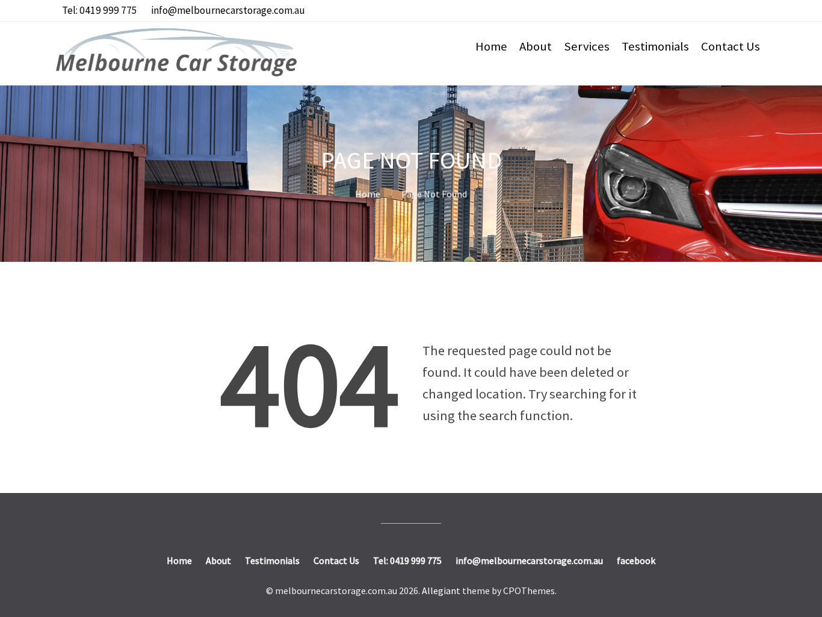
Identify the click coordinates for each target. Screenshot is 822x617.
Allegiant (441, 590)
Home (491, 46)
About (535, 46)
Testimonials (655, 46)
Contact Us (730, 46)
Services (587, 46)
